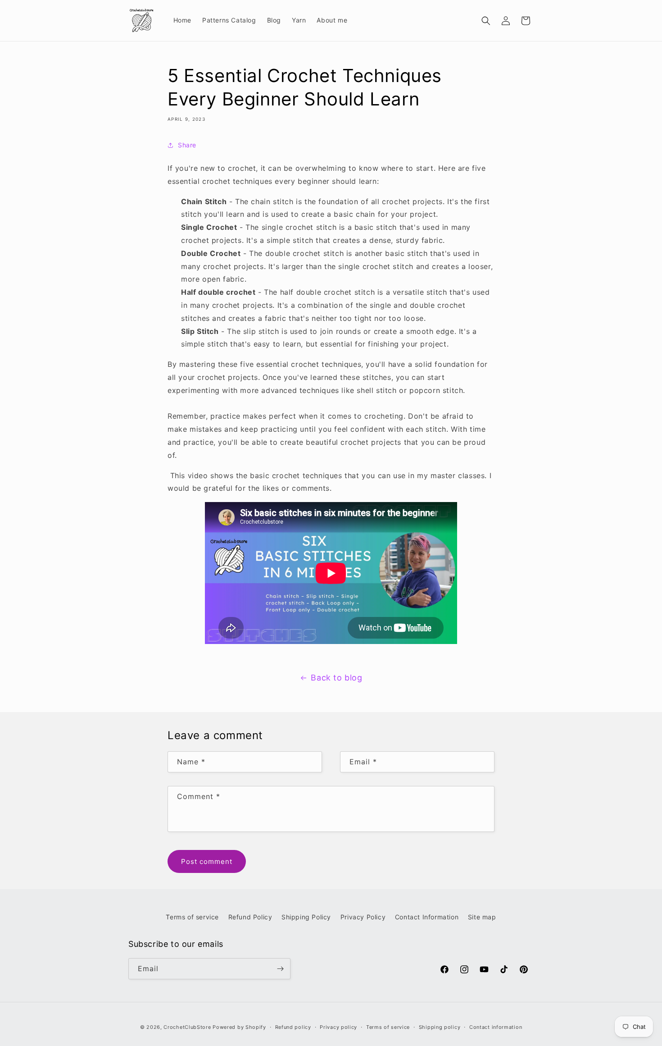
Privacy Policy (362, 917)
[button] (486, 21)
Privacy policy (338, 1027)
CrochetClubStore (187, 1027)
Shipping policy (440, 1027)
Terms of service (192, 917)
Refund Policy (250, 917)
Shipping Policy (306, 917)
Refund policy (293, 1027)
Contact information (495, 1027)
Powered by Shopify (239, 1027)
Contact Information (426, 917)
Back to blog (336, 677)
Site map (482, 917)
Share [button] (187, 145)
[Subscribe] (280, 968)
